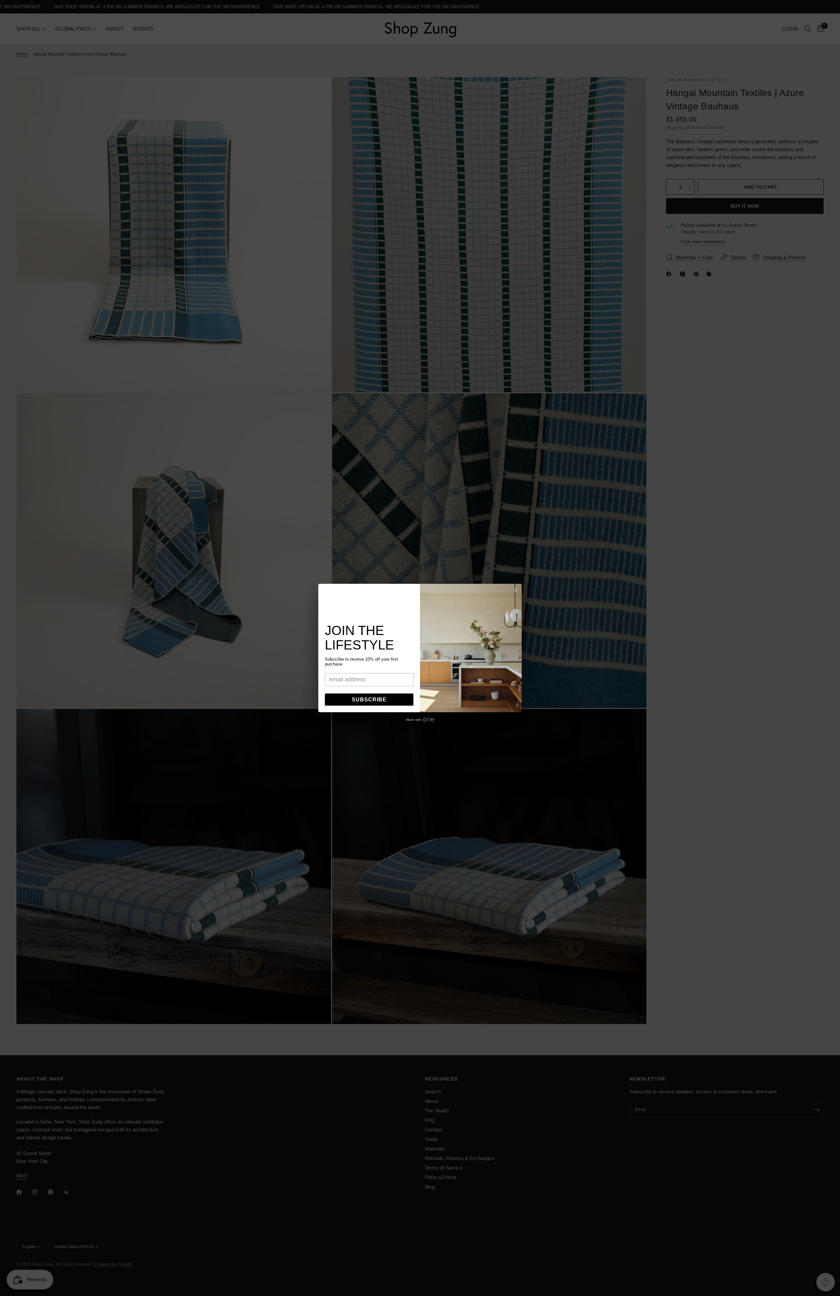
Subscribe (369, 699)
